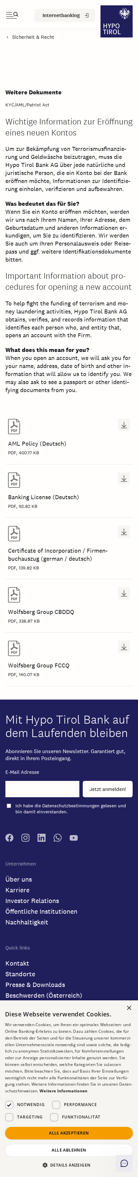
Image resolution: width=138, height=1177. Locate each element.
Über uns (18, 879)
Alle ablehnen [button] (69, 1150)
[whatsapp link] (58, 840)
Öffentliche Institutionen (41, 911)
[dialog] (69, 1088)
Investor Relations (32, 900)
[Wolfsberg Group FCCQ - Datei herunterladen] (124, 647)
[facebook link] (9, 840)
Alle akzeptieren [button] (69, 1133)
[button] (69, 1165)
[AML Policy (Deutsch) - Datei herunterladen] (124, 425)
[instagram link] (25, 840)
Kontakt (17, 963)
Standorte (20, 974)
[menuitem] (64, 15)
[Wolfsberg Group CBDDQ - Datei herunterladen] (124, 593)
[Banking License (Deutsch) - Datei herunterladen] (124, 478)
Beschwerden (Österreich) (43, 995)
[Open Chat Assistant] (124, 1163)
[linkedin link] (42, 840)
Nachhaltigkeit (26, 922)
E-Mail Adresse (22, 772)
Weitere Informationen (63, 1091)
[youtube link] (74, 840)
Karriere (17, 890)
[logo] (116, 22)
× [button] (129, 1008)
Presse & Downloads (35, 984)
